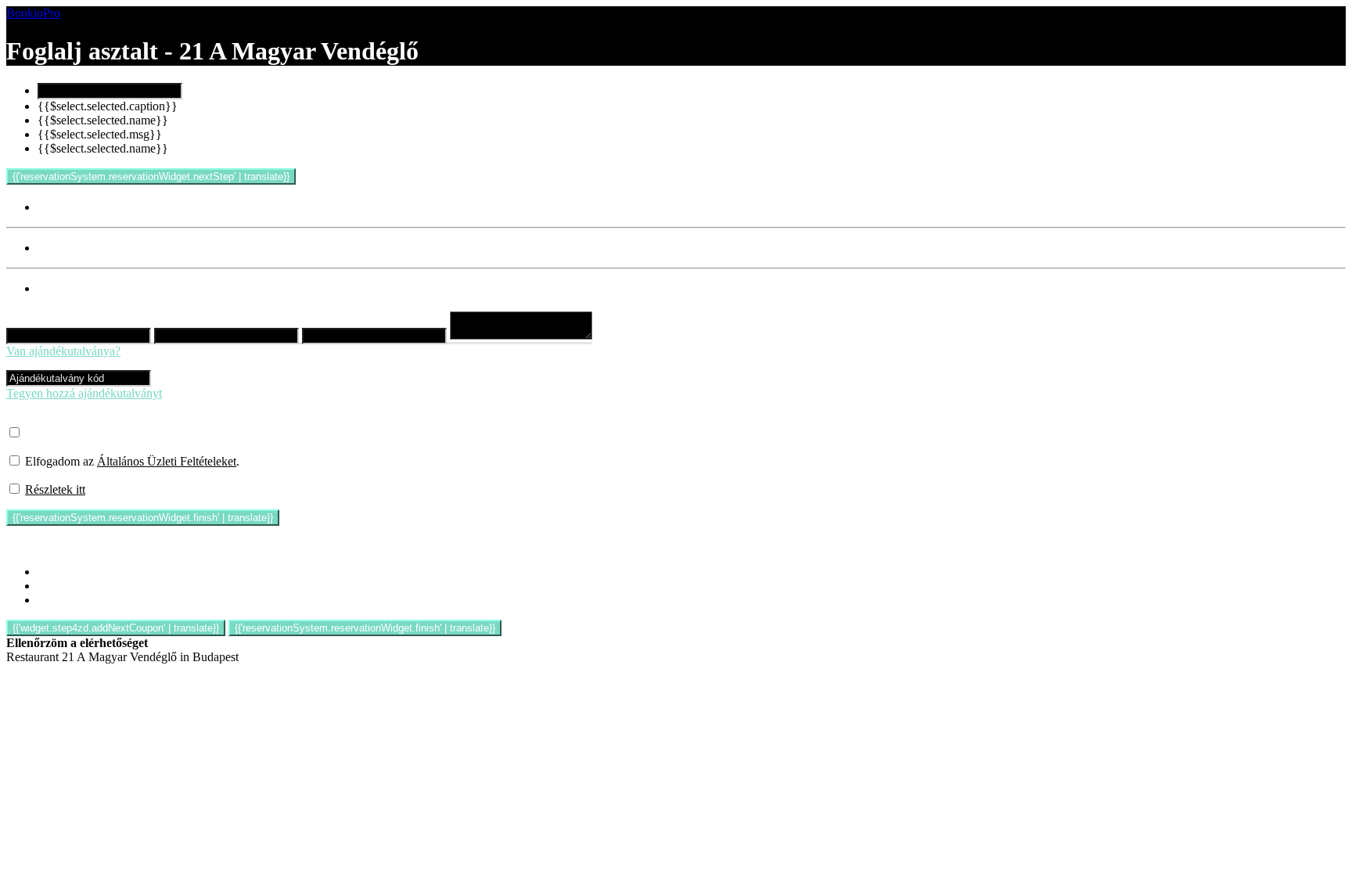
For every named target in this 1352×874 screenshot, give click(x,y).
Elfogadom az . (132, 461)
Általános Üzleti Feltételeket (166, 461)
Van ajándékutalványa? (63, 351)
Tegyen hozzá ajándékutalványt (84, 393)
